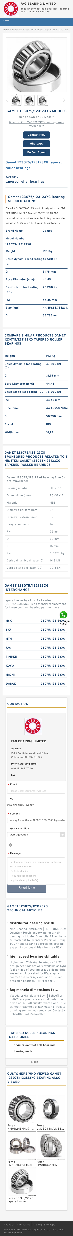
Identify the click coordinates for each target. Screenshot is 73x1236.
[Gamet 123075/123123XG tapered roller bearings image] (36, 68)
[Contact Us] (64, 618)
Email (12, 784)
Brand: (9, 424)
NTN (9, 639)
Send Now (27, 888)
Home (6, 29)
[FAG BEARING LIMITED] (11, 8)
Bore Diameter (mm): (20, 279)
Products (17, 29)
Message (14, 853)
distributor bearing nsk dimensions (34, 923)
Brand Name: (14, 231)
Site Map (37, 1224)
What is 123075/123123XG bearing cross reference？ (36, 124)
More (34, 1062)
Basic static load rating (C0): (21, 290)
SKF (9, 630)
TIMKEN (11, 657)
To (11, 799)
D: (6, 315)
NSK (9, 621)
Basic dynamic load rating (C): (23, 261)
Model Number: (16, 238)
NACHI (10, 675)
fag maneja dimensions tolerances (34, 990)
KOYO (10, 666)
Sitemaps (49, 1224)
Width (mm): (13, 432)
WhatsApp (37, 144)
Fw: (7, 300)
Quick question (19, 828)
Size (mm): (12, 308)
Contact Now (36, 135)
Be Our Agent (36, 152)
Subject (14, 814)
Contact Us (23, 1224)
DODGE (11, 684)
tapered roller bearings (37, 29)
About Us (9, 1224)
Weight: (10, 251)
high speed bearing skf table (34, 956)
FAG (8, 648)
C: (6, 272)
